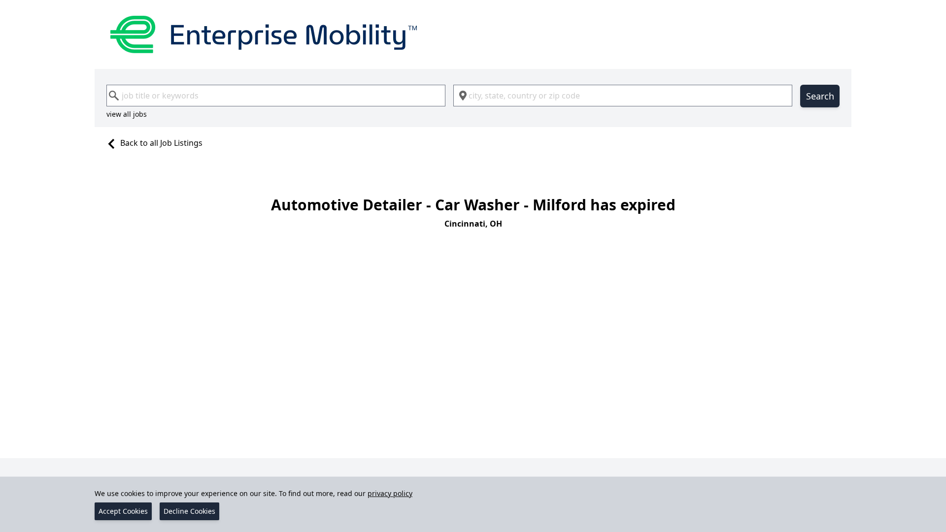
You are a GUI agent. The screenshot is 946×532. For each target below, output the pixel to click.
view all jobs (126, 114)
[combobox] (275, 95)
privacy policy (390, 493)
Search (820, 96)
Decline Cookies (189, 511)
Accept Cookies (123, 511)
